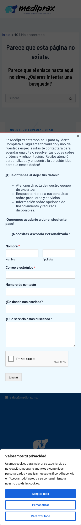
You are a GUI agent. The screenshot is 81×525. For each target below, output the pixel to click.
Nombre (13, 246)
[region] (40, 487)
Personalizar (40, 505)
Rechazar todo (40, 516)
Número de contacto (21, 285)
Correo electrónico (21, 268)
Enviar (13, 377)
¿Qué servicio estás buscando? (29, 319)
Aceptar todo (40, 493)
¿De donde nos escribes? (24, 302)
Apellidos (48, 259)
